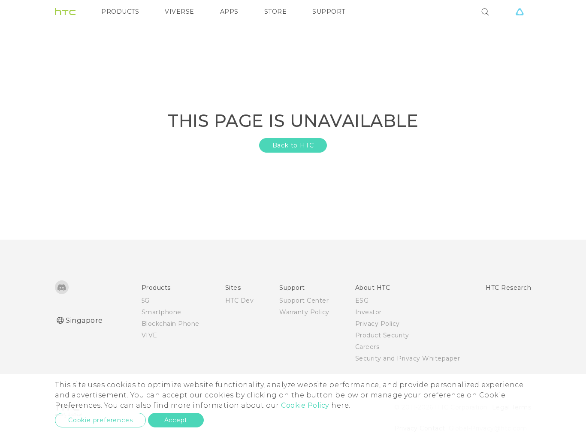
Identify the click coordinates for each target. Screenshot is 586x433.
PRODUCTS (120, 11)
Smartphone (161, 312)
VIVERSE (179, 11)
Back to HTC (293, 145)
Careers (367, 347)
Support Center (304, 300)
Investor (368, 312)
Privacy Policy (377, 324)
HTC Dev (239, 300)
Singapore (84, 320)
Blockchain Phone (170, 324)
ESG (362, 300)
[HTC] (65, 11)
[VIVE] (519, 11)
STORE (275, 11)
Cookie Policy (305, 405)
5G (146, 300)
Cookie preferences (100, 420)
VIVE (149, 335)
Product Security (382, 335)
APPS (229, 11)
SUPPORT (328, 11)
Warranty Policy (304, 312)
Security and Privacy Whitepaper (407, 358)
